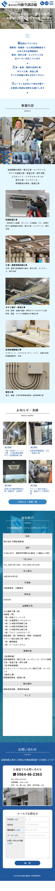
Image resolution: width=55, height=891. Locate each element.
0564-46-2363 (29, 774)
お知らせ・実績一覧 (27, 501)
